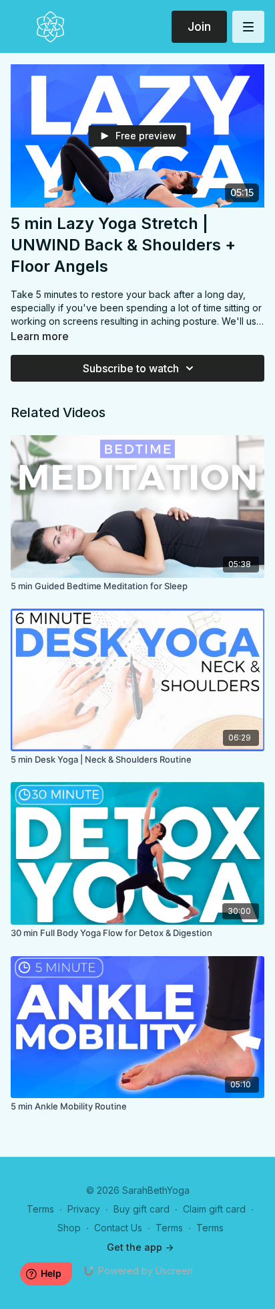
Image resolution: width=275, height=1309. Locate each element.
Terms (40, 1209)
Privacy (83, 1209)
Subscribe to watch (131, 368)
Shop (69, 1227)
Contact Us (118, 1227)
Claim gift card (214, 1209)
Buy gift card (141, 1209)
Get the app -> (140, 1247)
